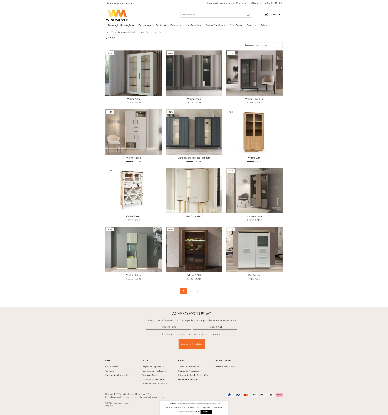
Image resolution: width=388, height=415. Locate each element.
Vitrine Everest (133, 216)
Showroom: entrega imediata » (120, 3)
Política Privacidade (191, 412)
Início (107, 32)
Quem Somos (111, 366)
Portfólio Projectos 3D (225, 366)
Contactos (110, 371)
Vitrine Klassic (133, 157)
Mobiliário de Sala (136, 32)
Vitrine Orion (194, 98)
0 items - (275, 14)
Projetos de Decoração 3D (220, 2)
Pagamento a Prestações (117, 375)
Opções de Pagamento (153, 366)
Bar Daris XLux (194, 216)
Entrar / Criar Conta (263, 2)
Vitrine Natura (133, 275)
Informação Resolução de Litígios (193, 375)
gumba (110, 406)
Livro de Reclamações (188, 379)
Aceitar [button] (206, 411)
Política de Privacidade (209, 334)
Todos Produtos (119, 32)
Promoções (242, 2)
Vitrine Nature (254, 216)
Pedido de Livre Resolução (154, 383)
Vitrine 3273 (194, 275)
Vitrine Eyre (254, 157)
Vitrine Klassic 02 (254, 98)
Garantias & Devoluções (153, 379)
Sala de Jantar (152, 32)
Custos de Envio (149, 375)
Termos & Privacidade (188, 366)
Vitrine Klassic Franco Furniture (194, 157)
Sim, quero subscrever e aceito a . (193, 334)
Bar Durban (254, 275)
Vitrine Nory (133, 98)
